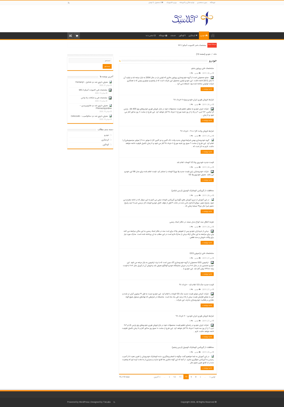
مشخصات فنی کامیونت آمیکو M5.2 (192, 45)
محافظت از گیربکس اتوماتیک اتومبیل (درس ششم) (192, 190)
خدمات (173, 35)
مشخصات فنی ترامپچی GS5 (202, 253)
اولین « (212, 377)
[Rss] (69, 3)
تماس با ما (149, 35)
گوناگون (181, 35)
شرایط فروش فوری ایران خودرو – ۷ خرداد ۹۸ (195, 316)
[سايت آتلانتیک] (192, 18)
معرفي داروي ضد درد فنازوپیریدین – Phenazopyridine (96, 107)
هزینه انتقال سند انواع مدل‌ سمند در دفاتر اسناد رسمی (192, 222)
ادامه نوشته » (207, 89)
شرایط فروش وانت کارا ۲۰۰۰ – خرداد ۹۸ (197, 131)
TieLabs (107, 402)
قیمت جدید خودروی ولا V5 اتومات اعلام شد (195, 162)
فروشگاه (212, 2)
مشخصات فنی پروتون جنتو (202, 68)
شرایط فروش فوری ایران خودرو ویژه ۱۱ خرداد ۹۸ (194, 100)
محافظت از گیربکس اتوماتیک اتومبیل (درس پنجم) (193, 347)
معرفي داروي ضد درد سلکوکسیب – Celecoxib (89, 116)
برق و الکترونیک (171, 2)
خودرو (202, 35)
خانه (213, 35)
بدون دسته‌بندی (202, 2)
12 (174, 377)
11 (180, 377)
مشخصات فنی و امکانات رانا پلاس (94, 97)
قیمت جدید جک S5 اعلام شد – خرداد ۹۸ (196, 285)
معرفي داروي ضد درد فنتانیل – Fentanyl (92, 82)
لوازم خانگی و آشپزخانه (187, 2)
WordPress (84, 402)
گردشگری (192, 35)
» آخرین (157, 377)
